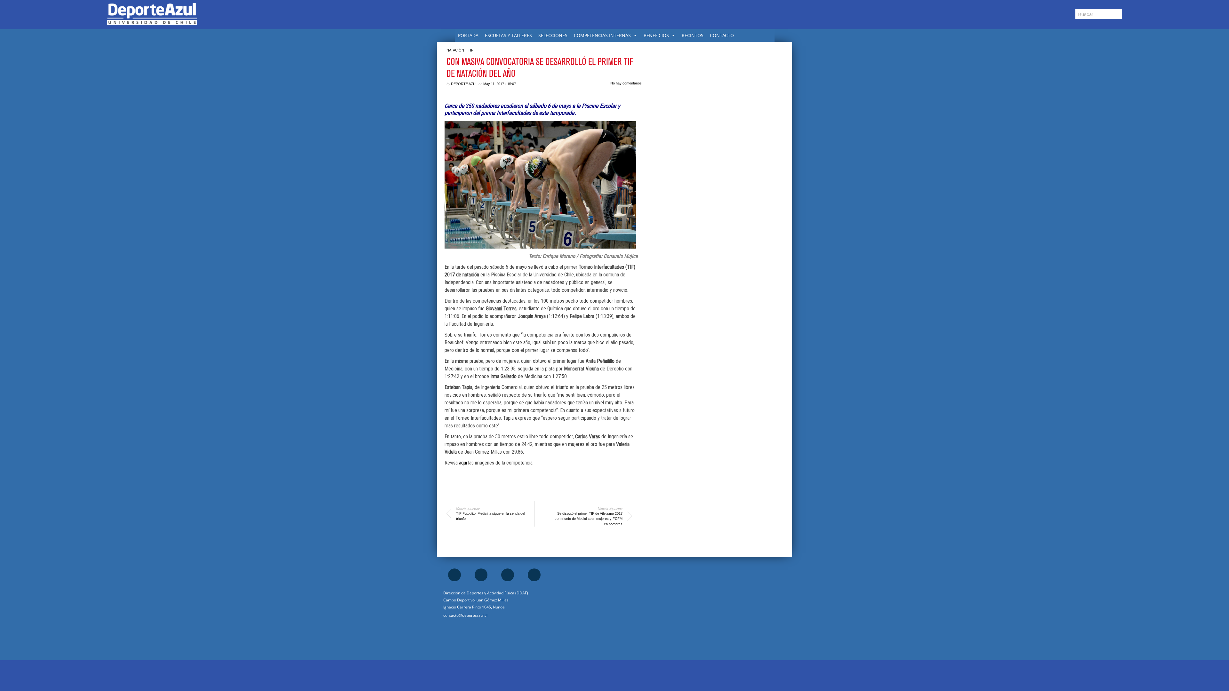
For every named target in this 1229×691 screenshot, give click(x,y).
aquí (463, 463)
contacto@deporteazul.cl (465, 615)
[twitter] (507, 574)
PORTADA (468, 35)
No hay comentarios (626, 83)
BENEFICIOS (656, 35)
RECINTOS (692, 35)
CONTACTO (722, 35)
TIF (470, 50)
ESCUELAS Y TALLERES (508, 35)
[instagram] (481, 574)
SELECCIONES (552, 35)
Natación (455, 50)
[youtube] (534, 574)
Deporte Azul (464, 84)
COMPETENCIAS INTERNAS (602, 35)
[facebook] (454, 574)
